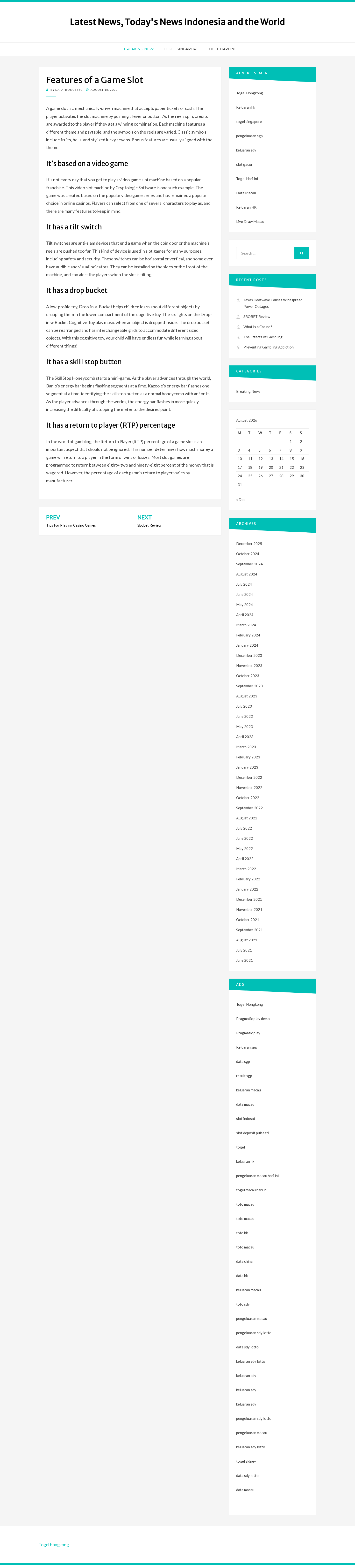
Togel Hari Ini (221, 49)
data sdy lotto (247, 1475)
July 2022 (244, 828)
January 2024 (247, 645)
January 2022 (247, 889)
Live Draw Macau (250, 221)
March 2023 (246, 747)
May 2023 (244, 726)
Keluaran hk (245, 107)
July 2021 (244, 950)
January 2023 (247, 767)
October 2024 (247, 554)
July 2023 (244, 706)
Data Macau (246, 193)
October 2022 (247, 797)
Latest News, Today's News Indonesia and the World (177, 21)
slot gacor (244, 164)
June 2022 (244, 838)
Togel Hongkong (249, 93)
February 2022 (248, 879)
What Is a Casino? (257, 327)
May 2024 (244, 604)
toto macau (245, 1218)
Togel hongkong (54, 1544)
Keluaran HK (246, 207)
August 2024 (246, 574)
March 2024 (246, 625)
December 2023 (249, 655)
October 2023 (247, 675)
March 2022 (246, 869)
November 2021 (249, 909)
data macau (245, 1490)
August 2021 (246, 940)
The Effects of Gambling (263, 337)
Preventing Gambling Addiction (268, 347)
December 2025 (249, 543)
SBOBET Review (256, 316)
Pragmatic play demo (253, 1018)
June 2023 (244, 716)
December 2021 (249, 899)
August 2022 (246, 818)
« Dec (240, 499)
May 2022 (244, 848)
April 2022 (244, 858)
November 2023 (249, 665)
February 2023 (248, 757)
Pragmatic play (248, 1033)
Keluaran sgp (246, 1047)
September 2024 (249, 564)
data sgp (243, 1061)
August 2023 (246, 696)
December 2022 (249, 777)
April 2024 (244, 614)
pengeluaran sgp (249, 136)
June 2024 (244, 594)
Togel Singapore (181, 49)
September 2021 (249, 930)
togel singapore (249, 121)
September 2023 (249, 686)
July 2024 (244, 584)
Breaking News (140, 49)
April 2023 (244, 736)
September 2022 (249, 808)
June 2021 (244, 960)
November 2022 (249, 787)
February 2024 (248, 635)
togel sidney (246, 1461)
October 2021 (247, 919)
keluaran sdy (246, 150)
